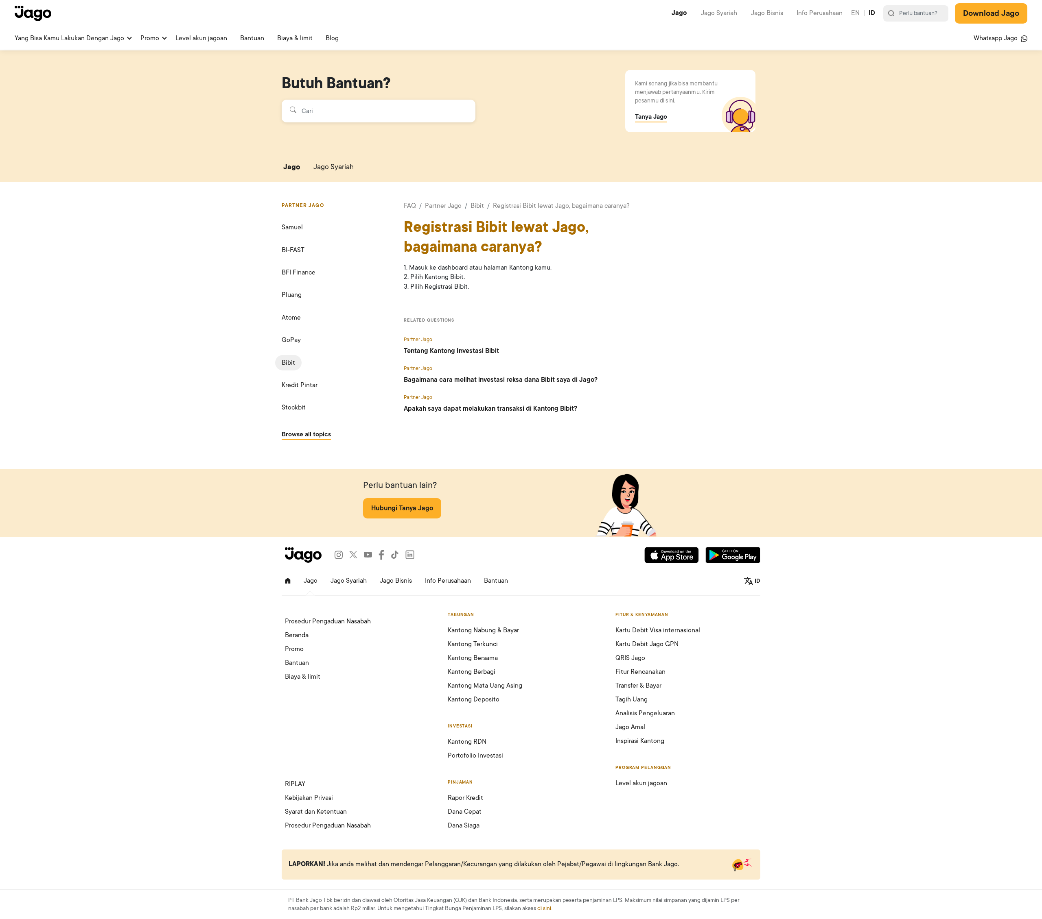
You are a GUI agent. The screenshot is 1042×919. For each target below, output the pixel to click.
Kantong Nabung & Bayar (483, 630)
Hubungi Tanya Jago (402, 508)
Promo (149, 38)
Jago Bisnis (767, 13)
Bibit (288, 362)
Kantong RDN (467, 741)
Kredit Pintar (299, 385)
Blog (332, 38)
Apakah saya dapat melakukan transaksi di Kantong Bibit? (490, 408)
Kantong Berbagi (471, 671)
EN (855, 13)
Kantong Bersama (473, 657)
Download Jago (991, 13)
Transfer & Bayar (638, 685)
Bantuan (252, 38)
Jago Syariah (719, 13)
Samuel (292, 227)
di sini (544, 908)
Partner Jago (443, 205)
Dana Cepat (465, 811)
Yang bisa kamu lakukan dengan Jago (69, 38)
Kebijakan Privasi (309, 797)
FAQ (410, 205)
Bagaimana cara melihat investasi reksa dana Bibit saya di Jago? (501, 379)
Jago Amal (630, 727)
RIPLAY (295, 784)
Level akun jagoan (201, 38)
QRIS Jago (630, 657)
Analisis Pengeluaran (645, 713)
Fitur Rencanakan (640, 671)
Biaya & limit (295, 38)
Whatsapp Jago (996, 38)
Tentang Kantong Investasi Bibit (451, 350)
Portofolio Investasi (475, 755)
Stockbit (294, 407)
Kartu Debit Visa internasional (657, 630)
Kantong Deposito (473, 699)
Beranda (297, 635)
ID (872, 13)
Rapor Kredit (465, 797)
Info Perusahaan (820, 13)
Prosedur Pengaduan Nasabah (328, 621)
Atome (291, 317)
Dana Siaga (463, 825)
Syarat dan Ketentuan (316, 811)
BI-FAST (293, 250)
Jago (679, 13)
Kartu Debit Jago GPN (647, 644)
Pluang (292, 294)
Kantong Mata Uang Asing (485, 685)
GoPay (291, 339)
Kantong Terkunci (473, 644)
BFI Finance (298, 272)
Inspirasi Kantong (639, 740)
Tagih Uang (631, 699)
